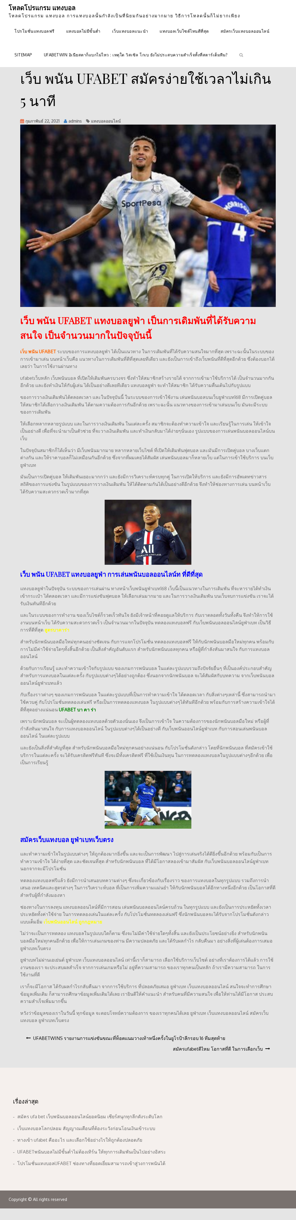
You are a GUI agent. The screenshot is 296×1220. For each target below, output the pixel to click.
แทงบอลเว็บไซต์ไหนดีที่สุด (184, 31)
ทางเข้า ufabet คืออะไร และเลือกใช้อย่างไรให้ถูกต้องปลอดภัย (79, 1140)
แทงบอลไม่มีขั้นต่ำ (83, 31)
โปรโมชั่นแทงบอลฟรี (34, 31)
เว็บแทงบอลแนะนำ (130, 31)
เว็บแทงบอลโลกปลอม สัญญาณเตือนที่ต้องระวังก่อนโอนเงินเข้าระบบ (86, 1128)
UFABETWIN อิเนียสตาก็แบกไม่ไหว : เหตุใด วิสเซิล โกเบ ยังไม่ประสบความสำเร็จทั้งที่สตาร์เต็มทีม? (136, 54)
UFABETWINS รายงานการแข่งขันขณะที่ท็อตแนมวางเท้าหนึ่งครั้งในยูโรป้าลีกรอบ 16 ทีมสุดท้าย (129, 1038)
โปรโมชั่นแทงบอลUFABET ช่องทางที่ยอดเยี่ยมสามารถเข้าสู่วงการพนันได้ (91, 1163)
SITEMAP (23, 54)
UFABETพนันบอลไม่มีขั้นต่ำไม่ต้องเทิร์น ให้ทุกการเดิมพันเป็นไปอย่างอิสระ (91, 1152)
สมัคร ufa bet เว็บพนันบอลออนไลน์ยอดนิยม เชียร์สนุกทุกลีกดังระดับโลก (89, 1116)
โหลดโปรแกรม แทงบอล (42, 7)
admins (75, 121)
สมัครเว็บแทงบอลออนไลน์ (245, 31)
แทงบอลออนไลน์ (106, 121)
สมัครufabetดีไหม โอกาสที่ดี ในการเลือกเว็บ (218, 1049)
